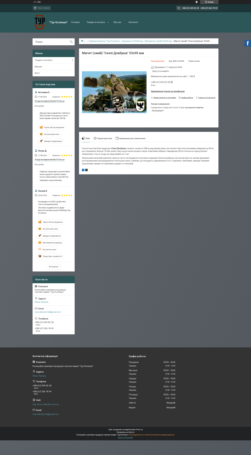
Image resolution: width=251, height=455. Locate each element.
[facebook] (83, 170)
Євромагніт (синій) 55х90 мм (158, 41)
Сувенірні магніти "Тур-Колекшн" (104, 41)
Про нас (117, 22)
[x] (86, 170)
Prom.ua (139, 430)
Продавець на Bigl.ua (125, 432)
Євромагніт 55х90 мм (132, 41)
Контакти (133, 22)
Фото (37, 73)
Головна (75, 22)
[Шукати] (71, 41)
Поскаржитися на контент (140, 435)
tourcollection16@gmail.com (48, 312)
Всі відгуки (53, 267)
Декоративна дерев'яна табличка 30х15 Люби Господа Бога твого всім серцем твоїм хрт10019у (55, 115)
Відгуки (38, 66)
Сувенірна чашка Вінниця (51, 180)
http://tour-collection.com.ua (46, 404)
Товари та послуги (96, 22)
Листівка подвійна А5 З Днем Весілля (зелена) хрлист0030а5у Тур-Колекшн (54, 210)
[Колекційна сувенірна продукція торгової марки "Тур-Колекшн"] (40, 22)
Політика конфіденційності (163, 435)
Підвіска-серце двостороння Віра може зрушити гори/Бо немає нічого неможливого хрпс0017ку (55, 174)
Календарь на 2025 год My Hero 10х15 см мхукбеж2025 (52, 202)
